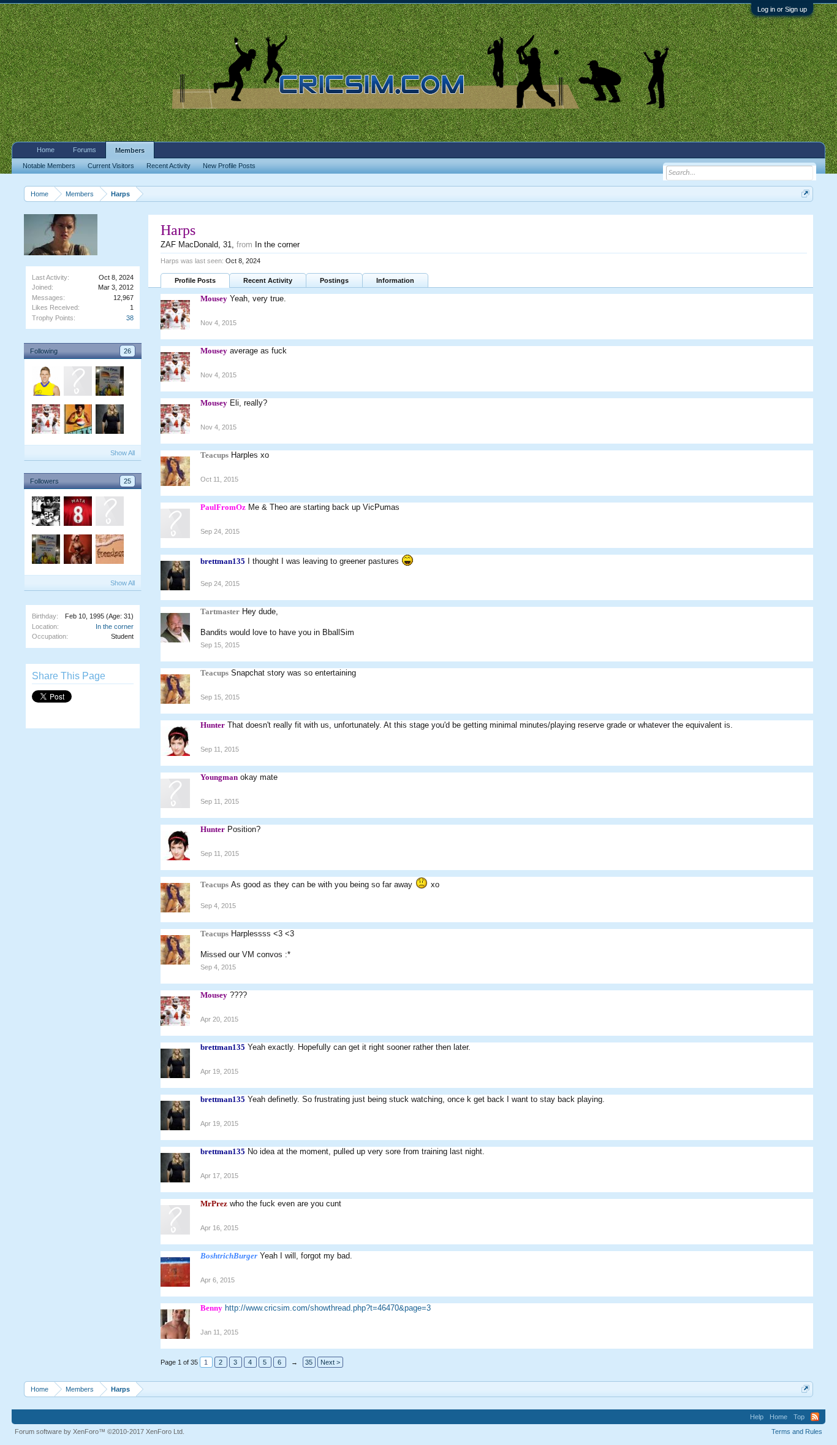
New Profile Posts (229, 165)
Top (799, 1416)
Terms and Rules (796, 1431)
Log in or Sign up (782, 9)
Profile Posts (195, 280)
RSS (815, 1416)
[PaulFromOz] (109, 513)
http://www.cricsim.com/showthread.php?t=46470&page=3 (328, 1307)
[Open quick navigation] (805, 194)
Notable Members (49, 165)
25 (127, 481)
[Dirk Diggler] (77, 421)
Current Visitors (111, 165)
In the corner (115, 626)
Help (756, 1416)
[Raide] (109, 551)
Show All (122, 453)
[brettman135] (109, 421)
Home (46, 149)
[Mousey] (45, 421)
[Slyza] (77, 551)
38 (130, 318)
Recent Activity (267, 280)
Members (130, 150)
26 (127, 351)
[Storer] (45, 383)
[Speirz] (109, 383)
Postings (334, 280)
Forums (84, 149)
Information (395, 280)
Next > (330, 1362)
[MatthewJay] (77, 383)
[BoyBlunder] (77, 513)
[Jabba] (45, 513)
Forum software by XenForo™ (99, 1431)
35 (308, 1362)
